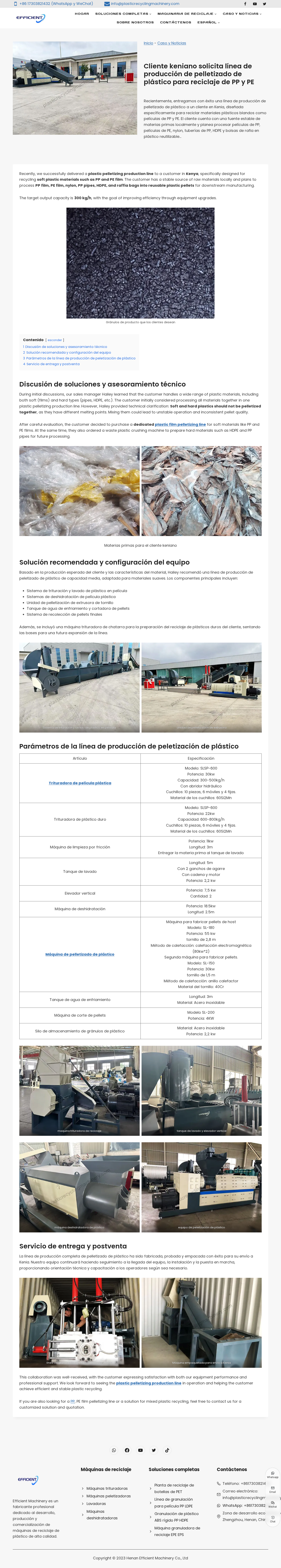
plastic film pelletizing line (180, 424)
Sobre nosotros (135, 22)
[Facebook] (245, 4)
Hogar (82, 14)
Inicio (148, 43)
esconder (55, 340)
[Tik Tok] (167, 1450)
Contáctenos (175, 22)
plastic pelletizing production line (148, 1383)
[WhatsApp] (113, 1450)
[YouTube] (255, 4)
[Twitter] (264, 4)
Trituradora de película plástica (80, 783)
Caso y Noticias (171, 43)
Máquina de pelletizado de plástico (79, 954)
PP (73, 1401)
